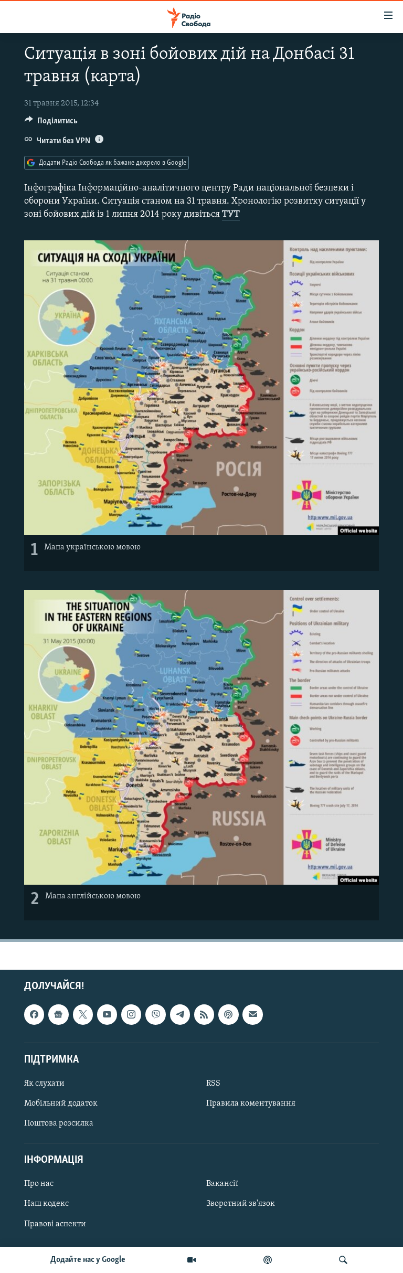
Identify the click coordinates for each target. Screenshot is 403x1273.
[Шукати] (343, 1260)
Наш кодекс (46, 1204)
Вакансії (222, 1184)
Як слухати (44, 1083)
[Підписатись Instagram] (131, 1014)
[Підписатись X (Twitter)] (83, 1014)
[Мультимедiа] (191, 1260)
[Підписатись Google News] (58, 1014)
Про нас (39, 1184)
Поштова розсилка (58, 1123)
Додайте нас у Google (87, 1260)
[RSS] (204, 1014)
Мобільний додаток (61, 1103)
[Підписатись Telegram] (180, 1014)
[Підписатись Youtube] (107, 1014)
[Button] (51, 123)
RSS (213, 1083)
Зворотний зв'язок (240, 1204)
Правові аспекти (55, 1223)
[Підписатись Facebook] (34, 1014)
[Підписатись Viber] (155, 1014)
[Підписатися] (252, 1014)
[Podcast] (228, 1014)
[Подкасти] (267, 1260)
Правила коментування (250, 1103)
